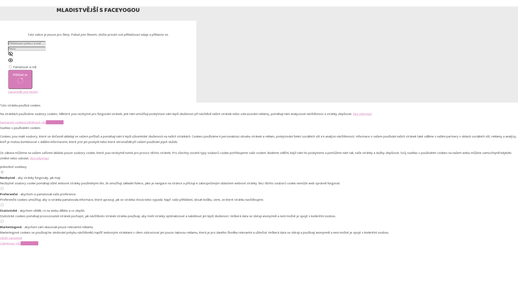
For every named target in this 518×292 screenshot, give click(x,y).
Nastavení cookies (12, 122)
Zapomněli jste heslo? (23, 92)
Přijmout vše (55, 122)
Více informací (362, 114)
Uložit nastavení (11, 238)
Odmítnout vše (35, 122)
